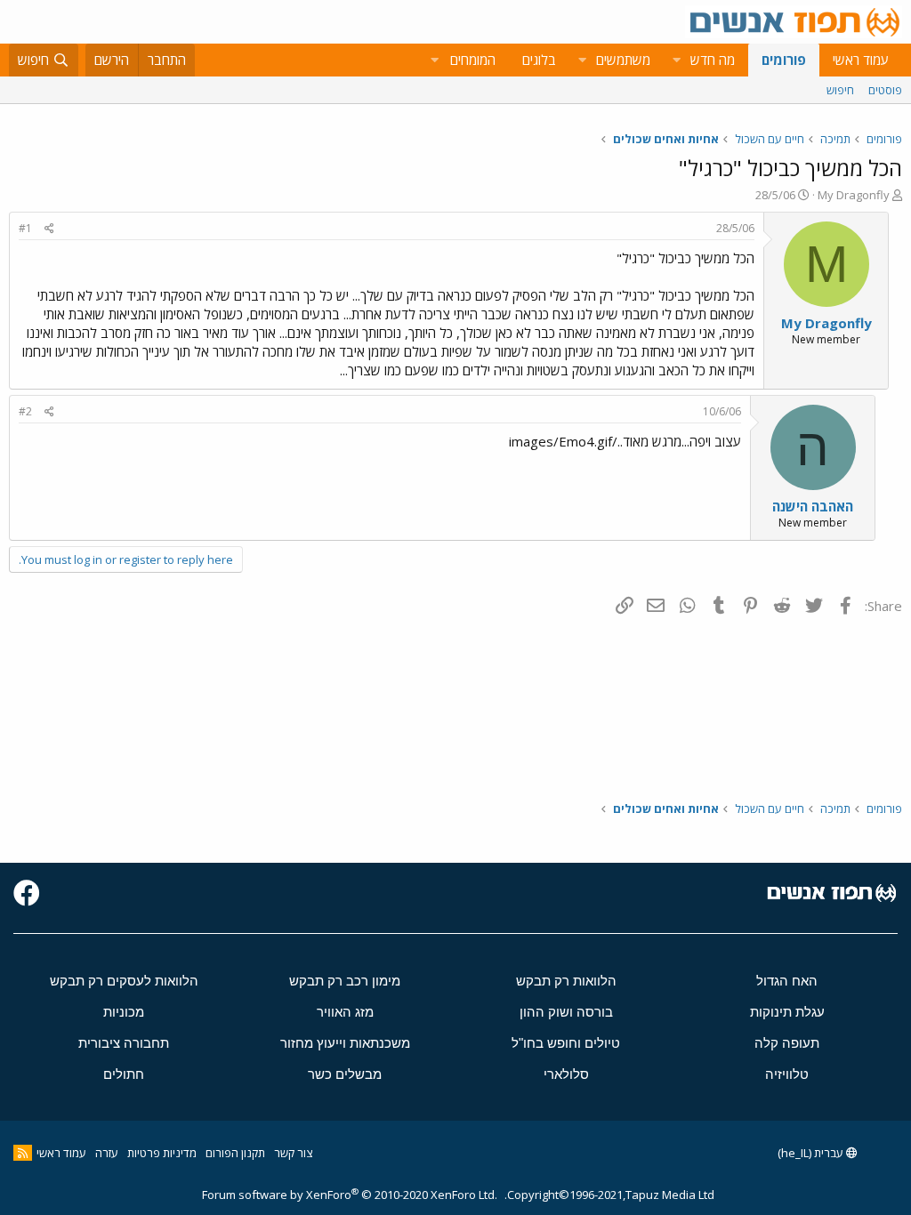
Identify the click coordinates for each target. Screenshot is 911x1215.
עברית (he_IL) (812, 1153)
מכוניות (123, 1011)
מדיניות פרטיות (162, 1153)
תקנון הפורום (235, 1153)
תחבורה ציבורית (123, 1042)
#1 (25, 228)
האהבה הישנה (812, 506)
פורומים (784, 59)
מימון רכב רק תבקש (344, 980)
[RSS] (22, 1153)
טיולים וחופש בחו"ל (566, 1042)
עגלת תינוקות (787, 1011)
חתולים (123, 1074)
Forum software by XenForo (349, 1195)
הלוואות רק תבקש (566, 980)
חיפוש (840, 90)
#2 (25, 411)
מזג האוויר (345, 1011)
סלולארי (566, 1074)
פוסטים (885, 90)
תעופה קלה (786, 1042)
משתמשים (623, 59)
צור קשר (293, 1153)
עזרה (106, 1153)
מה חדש (712, 59)
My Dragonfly (854, 195)
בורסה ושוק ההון (566, 1011)
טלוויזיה (787, 1074)
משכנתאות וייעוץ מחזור (345, 1042)
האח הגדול (787, 980)
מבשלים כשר (345, 1074)
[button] (676, 60)
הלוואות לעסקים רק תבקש (124, 980)
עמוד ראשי (861, 59)
